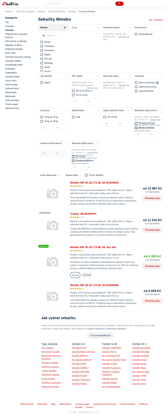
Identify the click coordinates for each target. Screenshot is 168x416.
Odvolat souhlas (127, 404)
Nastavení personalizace (104, 404)
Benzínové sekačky (51, 352)
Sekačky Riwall (139, 360)
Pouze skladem (96, 175)
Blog (53, 404)
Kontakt (78, 407)
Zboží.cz (9, 11)
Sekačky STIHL (139, 376)
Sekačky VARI (139, 380)
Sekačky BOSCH (80, 356)
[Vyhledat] (119, 4)
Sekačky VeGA (139, 384)
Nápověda (42, 404)
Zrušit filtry (158, 20)
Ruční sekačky (48, 379)
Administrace (65, 404)
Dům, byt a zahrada (25, 11)
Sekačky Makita (109, 383)
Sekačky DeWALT (80, 368)
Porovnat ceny (152, 198)
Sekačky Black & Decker (83, 352)
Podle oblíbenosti (48, 175)
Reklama (143, 404)
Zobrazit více (124, 37)
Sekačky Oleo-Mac (141, 352)
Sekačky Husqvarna (111, 368)
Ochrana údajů (82, 404)
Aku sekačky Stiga (140, 372)
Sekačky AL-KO (79, 348)
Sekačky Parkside (140, 356)
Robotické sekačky (50, 375)
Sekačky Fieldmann (81, 380)
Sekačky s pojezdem (51, 383)
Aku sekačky (47, 348)
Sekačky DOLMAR (80, 372)
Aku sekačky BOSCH (82, 360)
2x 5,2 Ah (87, 275)
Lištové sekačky (49, 371)
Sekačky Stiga (139, 368)
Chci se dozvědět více (100, 335)
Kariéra (89, 407)
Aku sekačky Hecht (111, 356)
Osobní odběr (71, 175)
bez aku (75, 275)
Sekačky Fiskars (79, 384)
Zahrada (41, 11)
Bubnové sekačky (50, 363)
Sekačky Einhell (79, 376)
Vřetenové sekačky (50, 387)
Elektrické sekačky (50, 367)
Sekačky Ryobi (139, 364)
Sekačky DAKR (79, 364)
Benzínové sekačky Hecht (114, 360)
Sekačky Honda (109, 364)
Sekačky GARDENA (111, 348)
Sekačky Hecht (109, 352)
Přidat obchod (26, 404)
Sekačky (72, 11)
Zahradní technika (56, 11)
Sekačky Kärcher (110, 379)
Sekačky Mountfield (141, 348)
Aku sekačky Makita (111, 387)
